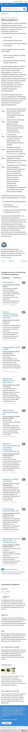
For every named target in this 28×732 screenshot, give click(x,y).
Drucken (13, 261)
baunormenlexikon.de (15, 573)
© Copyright (24, 261)
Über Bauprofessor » (6, 257)
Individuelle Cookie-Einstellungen (9, 719)
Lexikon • (3, 13)
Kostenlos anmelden (18, 1)
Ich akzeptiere (6, 723)
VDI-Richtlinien (17, 278)
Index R (7, 13)
